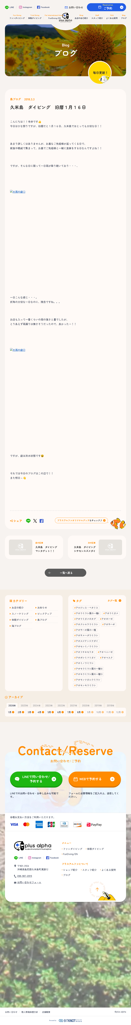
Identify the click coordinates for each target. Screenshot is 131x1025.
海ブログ (16, 625)
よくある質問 (108, 869)
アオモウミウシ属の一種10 (89, 668)
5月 (49, 712)
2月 (19, 712)
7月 (69, 712)
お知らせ (42, 607)
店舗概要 (46, 1011)
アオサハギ (109, 624)
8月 (79, 712)
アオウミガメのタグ (86, 618)
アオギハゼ (107, 618)
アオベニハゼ (106, 652)
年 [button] (12, 705)
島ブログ (15, 99)
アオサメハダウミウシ (87, 635)
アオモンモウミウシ (86, 685)
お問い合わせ (76, 7)
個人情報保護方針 (29, 1011)
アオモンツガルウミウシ (88, 679)
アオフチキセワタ (85, 652)
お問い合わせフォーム (29, 882)
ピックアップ (44, 613)
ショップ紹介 (70, 869)
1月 (10, 712)
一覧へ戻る (66, 573)
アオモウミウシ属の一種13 (89, 674)
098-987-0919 (24, 876)
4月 (39, 712)
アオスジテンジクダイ (87, 641)
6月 (59, 712)
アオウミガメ (111, 613)
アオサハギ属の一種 (86, 629)
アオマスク (107, 657)
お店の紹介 (18, 607)
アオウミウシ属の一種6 (87, 613)
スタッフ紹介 (89, 869)
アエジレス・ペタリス (87, 607)
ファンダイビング (72, 848)
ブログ (66, 875)
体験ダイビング (20, 619)
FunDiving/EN (70, 854)
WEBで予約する (90, 779)
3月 (29, 712)
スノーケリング (20, 613)
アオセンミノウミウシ (87, 646)
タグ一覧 (112, 600)
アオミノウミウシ (85, 663)
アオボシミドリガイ (86, 657)
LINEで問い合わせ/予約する (36, 778)
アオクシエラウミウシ (87, 624)
